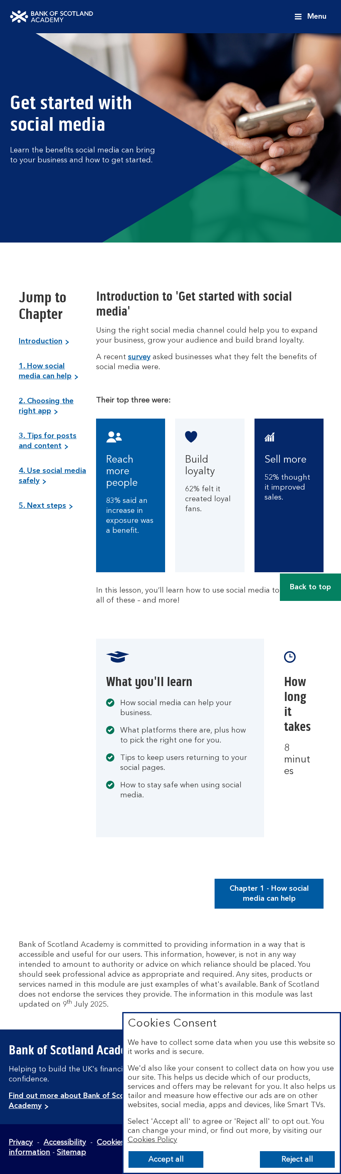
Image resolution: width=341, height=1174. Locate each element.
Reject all (297, 1159)
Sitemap (71, 1152)
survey (139, 357)
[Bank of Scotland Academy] (51, 16)
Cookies (110, 1142)
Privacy (21, 1142)
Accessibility (65, 1142)
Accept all (166, 1159)
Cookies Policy (152, 1140)
